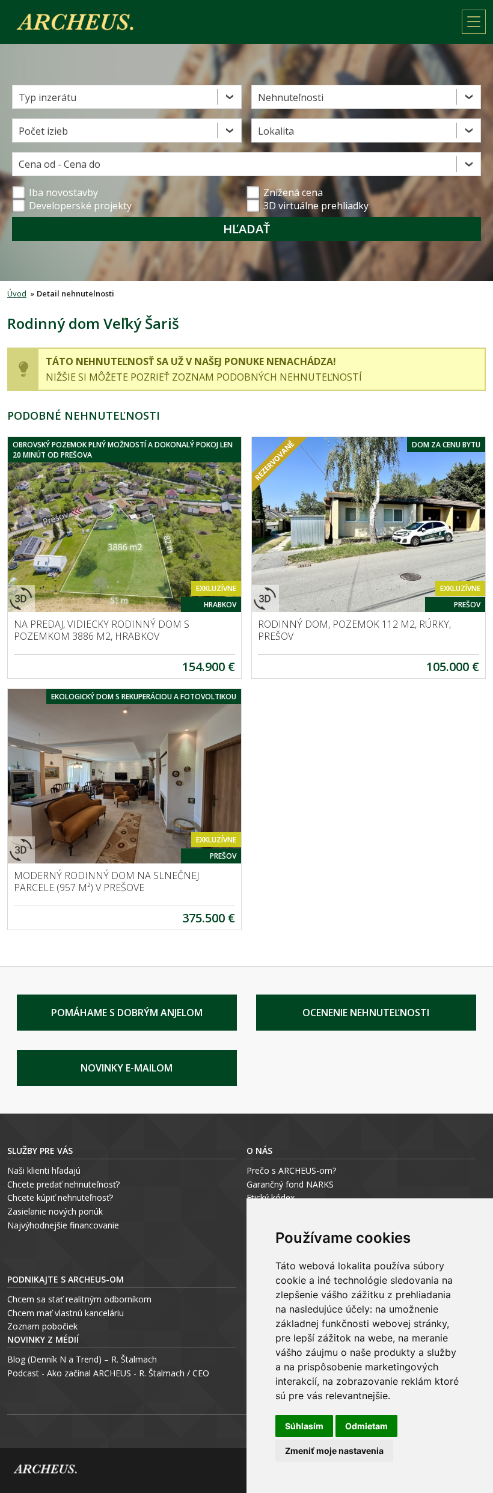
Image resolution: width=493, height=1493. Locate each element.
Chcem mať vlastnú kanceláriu (65, 1313)
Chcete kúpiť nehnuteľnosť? (60, 1197)
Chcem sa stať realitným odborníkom (79, 1299)
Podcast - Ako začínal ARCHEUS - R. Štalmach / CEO (108, 1373)
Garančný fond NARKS (290, 1184)
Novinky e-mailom (127, 1068)
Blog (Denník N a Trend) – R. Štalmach (82, 1359)
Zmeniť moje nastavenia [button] (334, 1450)
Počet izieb (43, 131)
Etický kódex (270, 1197)
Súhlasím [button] (304, 1426)
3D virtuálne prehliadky (316, 205)
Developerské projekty (80, 205)
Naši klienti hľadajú (44, 1170)
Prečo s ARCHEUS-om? (291, 1170)
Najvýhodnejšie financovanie (63, 1225)
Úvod (16, 293)
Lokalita (276, 131)
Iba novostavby (63, 192)
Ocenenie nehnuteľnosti (365, 1012)
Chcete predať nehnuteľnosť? (63, 1184)
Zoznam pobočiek (42, 1326)
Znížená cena (293, 192)
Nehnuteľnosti (290, 97)
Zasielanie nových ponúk (55, 1211)
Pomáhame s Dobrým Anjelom (127, 1012)
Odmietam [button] (366, 1426)
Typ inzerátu (47, 97)
